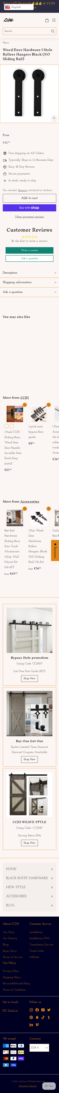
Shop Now (29, 678)
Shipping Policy (12, 977)
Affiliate (34, 957)
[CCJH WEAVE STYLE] (29, 794)
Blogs (6, 944)
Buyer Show (10, 951)
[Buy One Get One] (29, 713)
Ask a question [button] (29, 258)
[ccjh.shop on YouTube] (43, 1009)
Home (6, 43)
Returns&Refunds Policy (16, 983)
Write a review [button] (29, 250)
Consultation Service (41, 944)
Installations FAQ (40, 938)
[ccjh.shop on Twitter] (49, 1009)
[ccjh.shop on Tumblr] (49, 1017)
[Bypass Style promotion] (29, 630)
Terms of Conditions (14, 989)
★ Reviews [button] (55, 550)
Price (6, 135)
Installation (36, 932)
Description (10, 272)
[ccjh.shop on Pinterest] (31, 1017)
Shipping (22, 190)
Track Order (37, 951)
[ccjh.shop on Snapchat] (37, 1017)
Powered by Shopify (28, 1086)
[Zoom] (54, 118)
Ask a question (13, 292)
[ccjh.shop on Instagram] (31, 1009)
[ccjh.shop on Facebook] (37, 1009)
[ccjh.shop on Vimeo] (37, 1024)
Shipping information (17, 282)
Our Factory (10, 938)
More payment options (29, 216)
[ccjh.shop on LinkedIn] (31, 1024)
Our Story (9, 932)
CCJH (24, 397)
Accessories (29, 501)
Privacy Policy (11, 971)
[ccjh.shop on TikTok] (43, 1017)
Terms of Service (12, 957)
